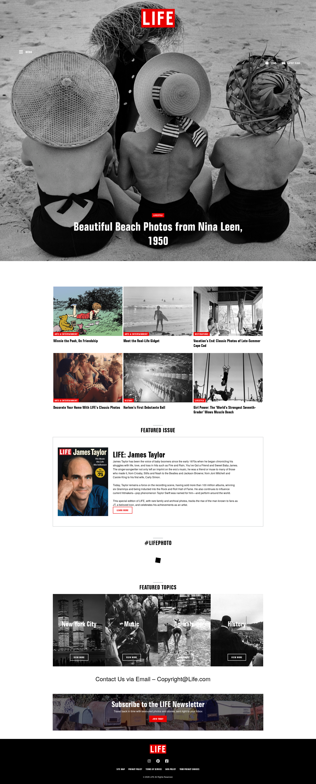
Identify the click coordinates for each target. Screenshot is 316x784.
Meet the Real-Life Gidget (141, 340)
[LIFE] (158, 18)
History (237, 624)
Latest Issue (293, 63)
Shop (273, 63)
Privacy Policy (135, 769)
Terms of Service (154, 769)
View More (79, 657)
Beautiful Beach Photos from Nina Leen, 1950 (158, 233)
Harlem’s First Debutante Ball (144, 407)
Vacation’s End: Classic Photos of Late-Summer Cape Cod (227, 343)
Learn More (123, 510)
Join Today (158, 718)
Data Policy (170, 769)
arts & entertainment (66, 334)
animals (184, 624)
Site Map (121, 769)
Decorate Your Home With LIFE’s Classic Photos (86, 407)
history (128, 400)
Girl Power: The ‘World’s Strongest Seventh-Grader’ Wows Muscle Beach (225, 410)
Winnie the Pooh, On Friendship (75, 340)
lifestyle (158, 215)
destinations (201, 334)
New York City (79, 624)
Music (131, 624)
